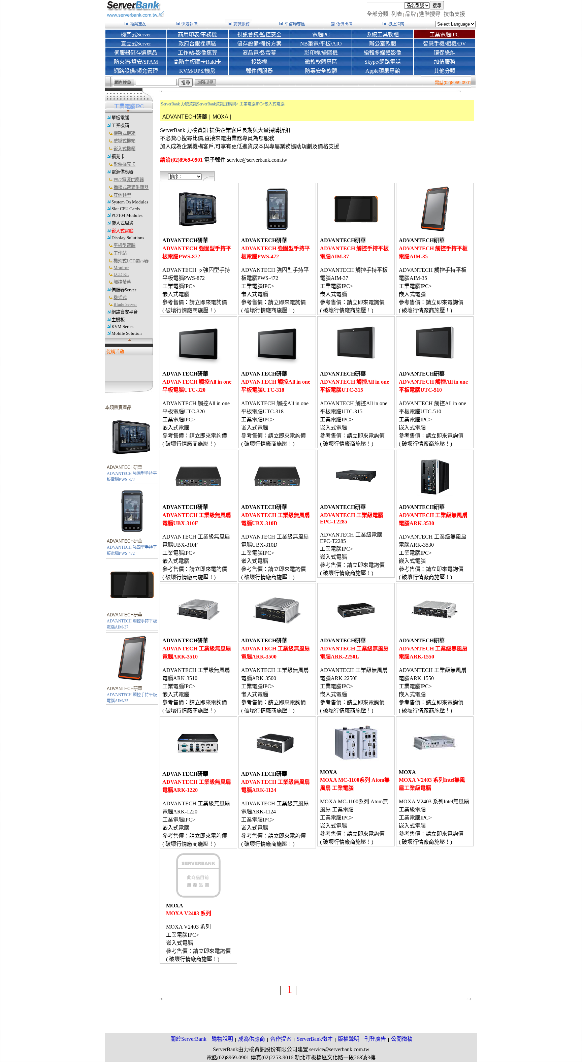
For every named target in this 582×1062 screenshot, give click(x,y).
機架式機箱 (124, 133)
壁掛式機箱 (124, 140)
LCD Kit (121, 274)
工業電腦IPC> (251, 104)
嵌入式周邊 (122, 223)
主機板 (118, 319)
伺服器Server (123, 289)
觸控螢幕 (122, 282)
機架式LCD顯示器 (131, 260)
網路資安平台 (124, 312)
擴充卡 (118, 156)
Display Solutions (127, 237)
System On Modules (129, 201)
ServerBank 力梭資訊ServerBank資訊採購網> (199, 104)
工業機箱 (120, 125)
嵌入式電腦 (122, 230)
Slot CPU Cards (125, 208)
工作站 (120, 253)
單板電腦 (120, 117)
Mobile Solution (126, 333)
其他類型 (122, 195)
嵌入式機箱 (124, 148)
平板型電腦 (124, 245)
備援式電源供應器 (131, 187)
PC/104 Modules (126, 215)
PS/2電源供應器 (129, 179)
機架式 (120, 297)
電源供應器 (122, 171)
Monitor (121, 267)
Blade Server (125, 304)
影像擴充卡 (124, 164)
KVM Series (122, 326)
